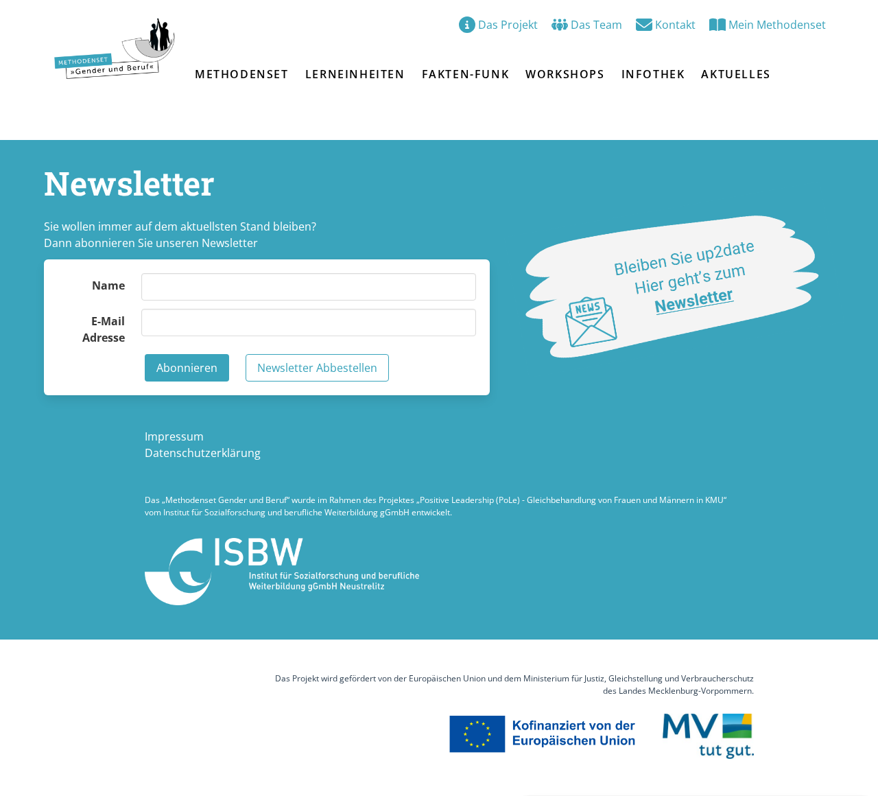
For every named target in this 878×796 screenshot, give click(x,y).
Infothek (653, 74)
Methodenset (242, 74)
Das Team (596, 24)
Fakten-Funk (466, 74)
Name (108, 285)
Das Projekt (508, 24)
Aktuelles (735, 74)
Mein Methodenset (777, 24)
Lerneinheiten (355, 74)
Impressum (174, 436)
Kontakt (675, 24)
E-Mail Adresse (103, 329)
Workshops (564, 74)
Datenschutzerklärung (203, 452)
